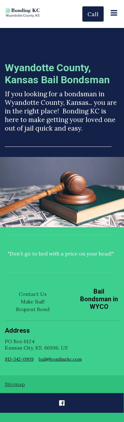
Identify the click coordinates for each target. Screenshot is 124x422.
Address (17, 330)
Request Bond (33, 309)
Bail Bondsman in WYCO (99, 299)
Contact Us (33, 294)
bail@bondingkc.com (60, 359)
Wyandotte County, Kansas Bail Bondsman (57, 74)
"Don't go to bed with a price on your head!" (61, 253)
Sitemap (15, 384)
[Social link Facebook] (62, 403)
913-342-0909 (19, 359)
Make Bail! (33, 301)
